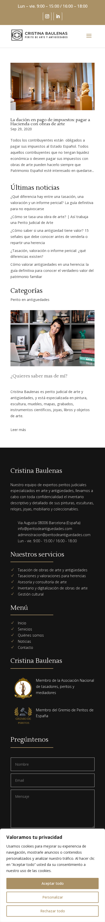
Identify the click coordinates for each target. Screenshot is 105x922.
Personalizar (52, 897)
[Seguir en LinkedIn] (58, 16)
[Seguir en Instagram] (47, 16)
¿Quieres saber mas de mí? (39, 376)
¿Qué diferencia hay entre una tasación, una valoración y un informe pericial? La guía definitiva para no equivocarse (51, 202)
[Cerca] (100, 833)
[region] (52, 875)
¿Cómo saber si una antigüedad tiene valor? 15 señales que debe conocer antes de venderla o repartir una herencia (49, 236)
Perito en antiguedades (29, 299)
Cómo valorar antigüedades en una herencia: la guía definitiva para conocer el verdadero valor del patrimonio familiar (52, 270)
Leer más (18, 429)
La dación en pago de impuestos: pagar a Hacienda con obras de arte (50, 122)
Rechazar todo (52, 910)
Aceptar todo (53, 883)
